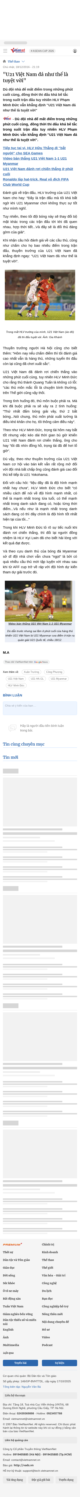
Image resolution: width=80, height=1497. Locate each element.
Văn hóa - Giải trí (53, 1275)
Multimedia (11, 1345)
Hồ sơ (46, 1329)
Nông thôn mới (52, 1314)
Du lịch (46, 1291)
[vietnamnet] (18, 53)
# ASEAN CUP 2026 (42, 51)
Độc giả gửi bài (41, 1480)
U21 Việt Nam (16, 678)
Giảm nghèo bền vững (18, 1314)
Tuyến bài (20, 1363)
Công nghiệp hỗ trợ (55, 1306)
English (8, 1329)
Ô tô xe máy (10, 1291)
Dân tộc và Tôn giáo (16, 1260)
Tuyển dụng (66, 1480)
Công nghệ (49, 1283)
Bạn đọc (47, 1298)
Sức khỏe (9, 1283)
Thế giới (47, 1267)
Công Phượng (54, 672)
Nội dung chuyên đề (55, 1322)
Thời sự (8, 1252)
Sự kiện (59, 1363)
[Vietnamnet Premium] (12, 1246)
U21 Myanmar (59, 678)
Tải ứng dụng (14, 1480)
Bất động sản (12, 1298)
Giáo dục (9, 1267)
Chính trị (48, 1244)
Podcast (47, 1345)
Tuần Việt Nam (13, 1306)
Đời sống (9, 1275)
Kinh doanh (50, 1252)
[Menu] (5, 51)
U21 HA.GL (37, 678)
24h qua (8, 1353)
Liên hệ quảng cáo (16, 1440)
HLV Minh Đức (16, 685)
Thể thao (14, 61)
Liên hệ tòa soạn (15, 1395)
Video (46, 1337)
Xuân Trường (31, 672)
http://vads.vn (24, 1465)
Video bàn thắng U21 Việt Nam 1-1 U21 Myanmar (40, 623)
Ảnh (6, 1337)
